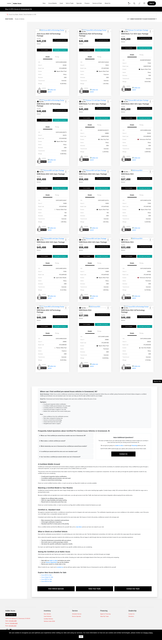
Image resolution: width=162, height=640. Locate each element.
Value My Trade (104, 616)
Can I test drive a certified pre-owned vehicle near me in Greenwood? (60, 456)
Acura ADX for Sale (46, 575)
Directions (131, 616)
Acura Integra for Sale (47, 577)
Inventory (47, 611)
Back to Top (157, 381)
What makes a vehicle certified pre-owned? (53, 441)
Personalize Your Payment (60, 50)
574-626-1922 (14, 623)
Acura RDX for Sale (46, 581)
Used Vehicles (47, 616)
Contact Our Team (133, 589)
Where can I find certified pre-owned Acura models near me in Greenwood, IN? (63, 435)
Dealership (132, 611)
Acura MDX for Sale (46, 579)
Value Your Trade (94, 589)
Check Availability (44, 50)
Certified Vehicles (48, 618)
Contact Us (123, 454)
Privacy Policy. (148, 633)
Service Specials (76, 616)
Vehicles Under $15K (49, 621)
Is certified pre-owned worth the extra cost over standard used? (59, 451)
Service (75, 611)
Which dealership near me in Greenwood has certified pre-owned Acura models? (64, 446)
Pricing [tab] (57, 56)
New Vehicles (47, 614)
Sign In (151, 3)
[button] (66, 31)
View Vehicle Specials (56, 589)
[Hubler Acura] (16, 3)
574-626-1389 (13, 621)
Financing (103, 611)
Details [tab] (48, 56)
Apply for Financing (105, 614)
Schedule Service (76, 614)
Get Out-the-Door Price (61, 40)
